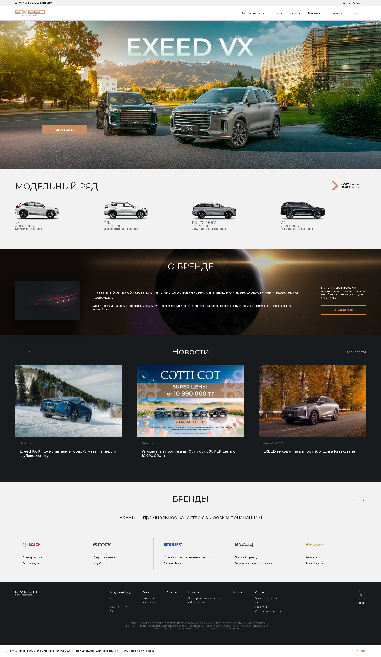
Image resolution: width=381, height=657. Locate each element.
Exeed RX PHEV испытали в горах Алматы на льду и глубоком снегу (68, 453)
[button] (23, 96)
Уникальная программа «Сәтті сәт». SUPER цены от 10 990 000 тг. (189, 453)
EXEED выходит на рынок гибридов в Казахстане (309, 451)
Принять (360, 651)
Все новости (356, 352)
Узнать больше (64, 129)
